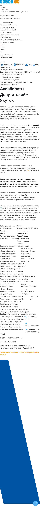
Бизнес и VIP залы (28, 251)
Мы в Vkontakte (27, 249)
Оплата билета (5, 32)
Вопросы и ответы (7, 27)
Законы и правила (7, 42)
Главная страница (7, 82)
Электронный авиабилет (9, 35)
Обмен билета (5, 37)
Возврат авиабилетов (8, 25)
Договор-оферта (6, 22)
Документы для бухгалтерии (11, 40)
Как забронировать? (8, 30)
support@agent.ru (32, 325)
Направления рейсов (24, 82)
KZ (4, 47)
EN (1, 47)
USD (1, 52)
